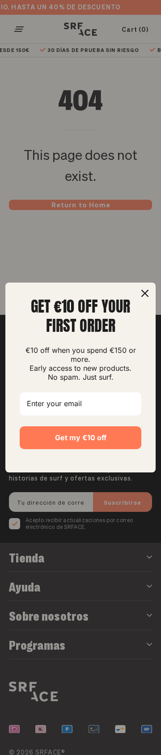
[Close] (145, 293)
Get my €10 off (80, 437)
